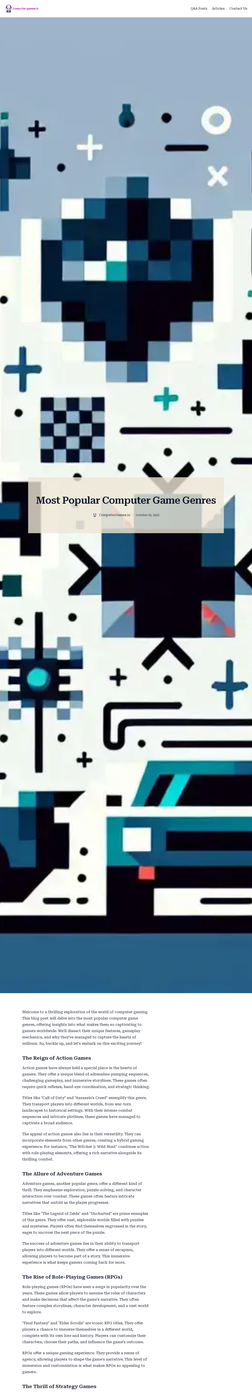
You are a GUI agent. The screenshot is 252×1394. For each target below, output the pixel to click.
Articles (218, 8)
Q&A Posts (199, 8)
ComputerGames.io (114, 515)
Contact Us (238, 8)
